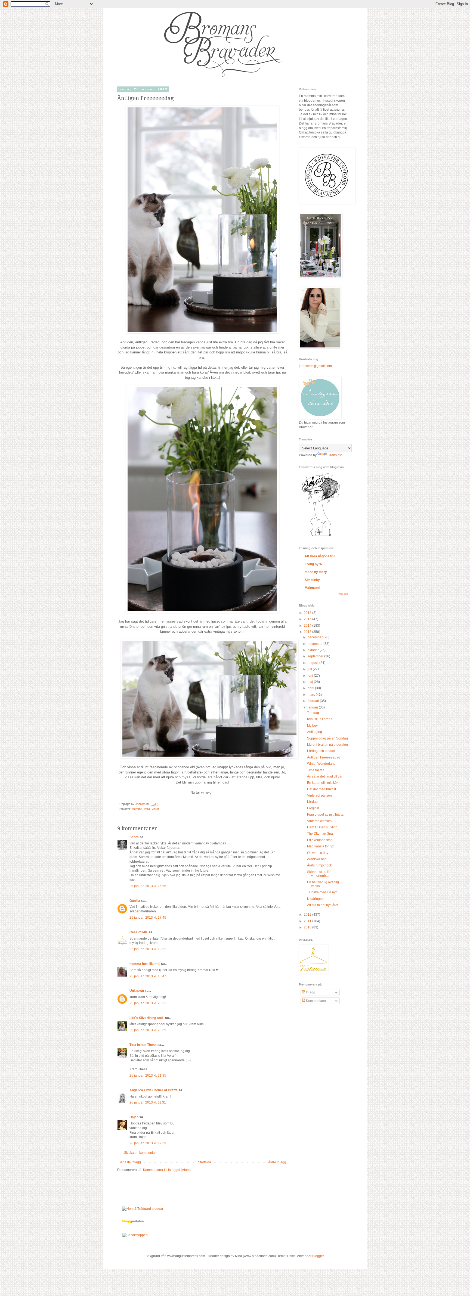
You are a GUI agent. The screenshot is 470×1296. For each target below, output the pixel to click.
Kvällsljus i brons (319, 719)
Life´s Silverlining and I (146, 1018)
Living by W (313, 564)
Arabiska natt (316, 859)
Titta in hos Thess (143, 1045)
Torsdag (313, 713)
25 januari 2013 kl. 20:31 (147, 1003)
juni (311, 675)
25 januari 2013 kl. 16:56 (147, 886)
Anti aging (314, 732)
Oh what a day (317, 853)
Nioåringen (315, 899)
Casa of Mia (138, 932)
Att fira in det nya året (322, 905)
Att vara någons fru (320, 556)
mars (312, 695)
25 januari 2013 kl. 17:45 (147, 917)
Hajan (133, 1117)
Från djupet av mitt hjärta (325, 814)
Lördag (312, 802)
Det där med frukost (321, 789)
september (316, 656)
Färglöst (313, 808)
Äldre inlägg (277, 1162)
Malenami (312, 588)
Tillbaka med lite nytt (322, 892)
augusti (313, 663)
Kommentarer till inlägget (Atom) (167, 1170)
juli (310, 669)
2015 (308, 619)
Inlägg (310, 992)
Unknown (136, 991)
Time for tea (315, 770)
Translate (335, 455)
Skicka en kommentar (140, 1153)
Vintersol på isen (319, 795)
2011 (308, 921)
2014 (308, 625)
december (315, 637)
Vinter (155, 808)
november (315, 644)
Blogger (318, 1256)
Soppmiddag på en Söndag (327, 738)
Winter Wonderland (321, 764)
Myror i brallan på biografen (327, 745)
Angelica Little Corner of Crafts (153, 1090)
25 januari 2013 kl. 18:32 (147, 949)
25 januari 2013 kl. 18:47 (147, 976)
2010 (308, 927)
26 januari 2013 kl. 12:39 (147, 1143)
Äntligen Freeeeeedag (323, 757)
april (311, 688)
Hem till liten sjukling (322, 827)
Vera (147, 808)
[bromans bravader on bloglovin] (320, 536)
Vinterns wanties (319, 821)
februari (314, 701)
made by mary (316, 572)
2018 (308, 613)
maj (311, 682)
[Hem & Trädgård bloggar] (142, 1209)
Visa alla (343, 593)
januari (313, 707)
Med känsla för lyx (320, 846)
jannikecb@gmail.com (315, 366)
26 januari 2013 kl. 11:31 (147, 1102)
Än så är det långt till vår (324, 776)
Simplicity (312, 580)
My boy (312, 726)
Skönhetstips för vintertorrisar (319, 874)
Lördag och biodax (321, 751)
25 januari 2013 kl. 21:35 (147, 1075)
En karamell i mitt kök (322, 783)
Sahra (134, 837)
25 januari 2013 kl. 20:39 (147, 1030)
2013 (308, 632)
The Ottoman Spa (320, 833)
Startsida (204, 1162)
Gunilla (134, 901)
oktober (314, 650)
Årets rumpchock (319, 865)
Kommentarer (315, 1001)
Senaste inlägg (130, 1162)
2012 (308, 914)
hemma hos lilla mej (144, 964)
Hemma (137, 808)
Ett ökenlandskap (320, 840)
